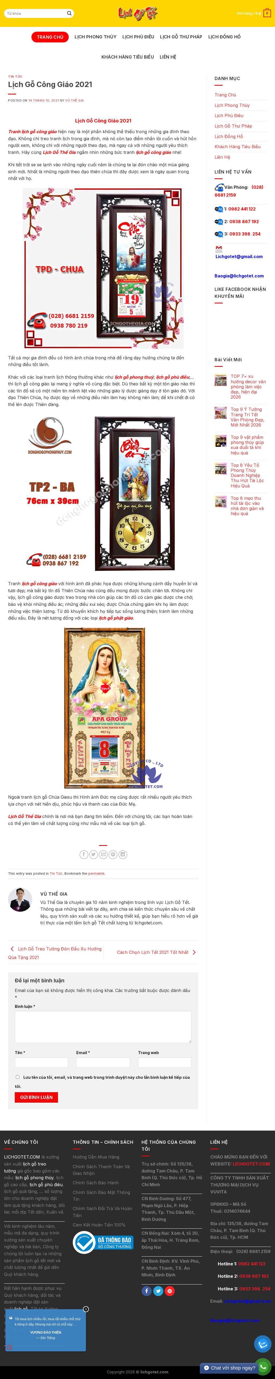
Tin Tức (15, 76)
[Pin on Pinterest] (112, 854)
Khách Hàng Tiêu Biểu (128, 57)
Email (83, 1052)
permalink (96, 873)
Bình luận (25, 1006)
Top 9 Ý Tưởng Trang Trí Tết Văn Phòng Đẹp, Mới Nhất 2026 (248, 417)
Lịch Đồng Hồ (224, 36)
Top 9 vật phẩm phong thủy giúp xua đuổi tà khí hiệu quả (247, 445)
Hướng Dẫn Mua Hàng (96, 1157)
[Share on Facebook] (83, 854)
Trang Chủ (50, 37)
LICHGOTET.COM (251, 1164)
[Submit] (69, 13)
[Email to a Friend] (103, 854)
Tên (20, 1052)
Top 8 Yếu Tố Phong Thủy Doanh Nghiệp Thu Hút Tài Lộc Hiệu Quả (247, 475)
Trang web (148, 1052)
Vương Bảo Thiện (45, 1332)
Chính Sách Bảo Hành (96, 1182)
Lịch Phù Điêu (138, 36)
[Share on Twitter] (93, 854)
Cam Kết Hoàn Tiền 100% (99, 1225)
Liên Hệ (168, 57)
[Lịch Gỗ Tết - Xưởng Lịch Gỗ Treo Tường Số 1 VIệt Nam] (137, 13)
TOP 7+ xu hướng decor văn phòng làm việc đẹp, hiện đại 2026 (248, 387)
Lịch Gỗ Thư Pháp (181, 36)
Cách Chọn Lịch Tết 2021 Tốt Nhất (153, 952)
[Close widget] (86, 1309)
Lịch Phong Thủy (96, 36)
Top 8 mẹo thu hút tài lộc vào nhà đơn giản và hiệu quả (247, 506)
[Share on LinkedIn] (122, 854)
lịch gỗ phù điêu (46, 1184)
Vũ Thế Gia (74, 100)
